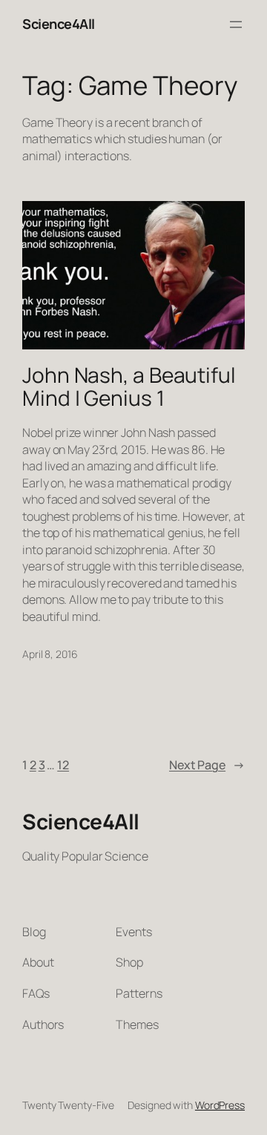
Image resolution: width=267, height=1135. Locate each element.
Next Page (207, 765)
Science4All (58, 24)
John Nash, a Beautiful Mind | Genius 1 (129, 386)
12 (63, 765)
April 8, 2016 (50, 654)
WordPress (220, 1105)
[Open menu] (236, 24)
